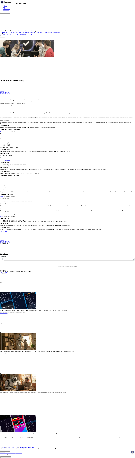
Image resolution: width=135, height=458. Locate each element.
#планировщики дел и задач (5, 93)
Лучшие (5, 261)
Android (8, 160)
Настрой (1, 131)
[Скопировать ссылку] (7, 254)
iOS (5, 160)
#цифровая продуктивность (5, 92)
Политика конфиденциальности (6, 435)
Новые (2, 261)
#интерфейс (2, 91)
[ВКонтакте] (1, 254)
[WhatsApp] (5, 254)
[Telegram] (4, 254)
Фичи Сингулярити (3, 231)
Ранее (10, 261)
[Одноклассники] (2, 254)
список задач (9, 100)
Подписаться (3, 37)
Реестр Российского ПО (4, 434)
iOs (5, 177)
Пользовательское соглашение (5, 436)
